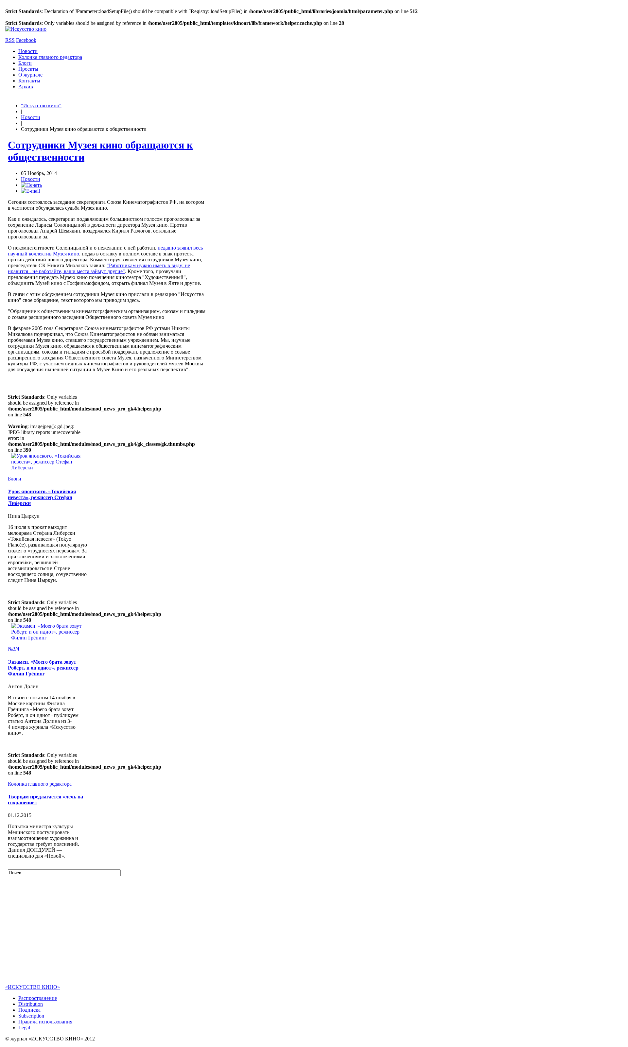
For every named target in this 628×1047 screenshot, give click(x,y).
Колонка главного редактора (50, 57)
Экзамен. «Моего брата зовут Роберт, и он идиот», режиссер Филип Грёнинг (43, 667)
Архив (25, 86)
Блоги (25, 63)
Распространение (37, 998)
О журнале (30, 75)
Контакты (29, 80)
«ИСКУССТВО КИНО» (32, 987)
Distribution (30, 1004)
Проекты (28, 69)
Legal (24, 1027)
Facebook (26, 40)
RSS (10, 40)
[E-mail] (30, 191)
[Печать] (31, 185)
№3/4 (13, 649)
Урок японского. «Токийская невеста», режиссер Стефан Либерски (42, 497)
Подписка (29, 1010)
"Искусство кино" (41, 105)
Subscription (31, 1016)
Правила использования (45, 1021)
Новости (28, 51)
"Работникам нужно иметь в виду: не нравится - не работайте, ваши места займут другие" (99, 268)
